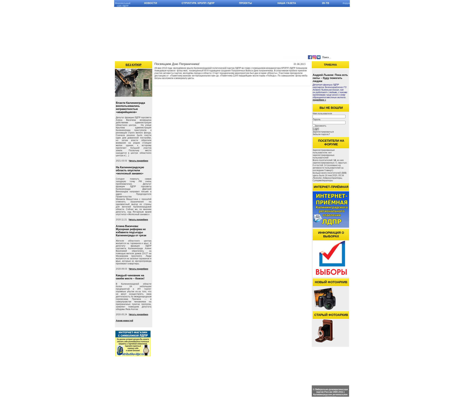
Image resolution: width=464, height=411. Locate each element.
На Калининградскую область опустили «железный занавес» (130, 170)
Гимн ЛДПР (358, 359)
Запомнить (320, 126)
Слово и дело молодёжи (437, 370)
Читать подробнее (138, 161)
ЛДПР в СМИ (432, 367)
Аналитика (430, 363)
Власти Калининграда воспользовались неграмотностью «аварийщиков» (130, 107)
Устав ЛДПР (359, 355)
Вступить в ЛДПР (362, 363)
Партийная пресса (434, 355)
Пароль (316, 119)
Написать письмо (394, 363)
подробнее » (319, 100)
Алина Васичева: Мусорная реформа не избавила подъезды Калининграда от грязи (131, 231)
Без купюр (134, 64)
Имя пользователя (322, 113)
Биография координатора (398, 355)
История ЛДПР (360, 367)
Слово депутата (432, 359)
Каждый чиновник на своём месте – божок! (130, 277)
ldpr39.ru (327, 407)
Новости (324, 355)
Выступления (392, 359)
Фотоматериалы (328, 363)
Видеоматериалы (328, 359)
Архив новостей (124, 320)
